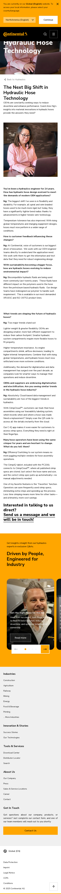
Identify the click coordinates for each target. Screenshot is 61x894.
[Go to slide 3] (32, 649)
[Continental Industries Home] (14, 34)
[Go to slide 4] (35, 649)
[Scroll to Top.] (54, 887)
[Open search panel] (45, 34)
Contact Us (30, 830)
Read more (20, 637)
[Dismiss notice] (57, 4)
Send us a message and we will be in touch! (29, 517)
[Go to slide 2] (29, 649)
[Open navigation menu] (54, 34)
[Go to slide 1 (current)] (25, 649)
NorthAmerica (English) (17, 19)
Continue (48, 19)
